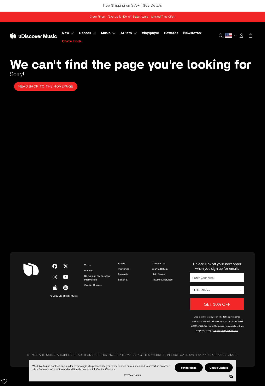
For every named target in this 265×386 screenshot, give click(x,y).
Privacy (88, 270)
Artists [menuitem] (126, 33)
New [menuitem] (65, 33)
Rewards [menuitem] (171, 33)
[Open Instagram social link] (54, 277)
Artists (121, 263)
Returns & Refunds (162, 279)
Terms (87, 265)
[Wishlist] (4, 381)
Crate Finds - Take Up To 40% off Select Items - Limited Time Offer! (132, 16)
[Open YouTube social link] (65, 277)
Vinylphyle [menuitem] (150, 33)
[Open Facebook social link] (54, 266)
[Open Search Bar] (220, 35)
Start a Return (159, 269)
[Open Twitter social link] (65, 266)
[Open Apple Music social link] (54, 287)
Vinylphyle (123, 269)
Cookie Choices (93, 285)
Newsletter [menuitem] (192, 33)
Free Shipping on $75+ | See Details (132, 5)
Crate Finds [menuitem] (72, 41)
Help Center (159, 274)
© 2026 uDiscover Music (64, 296)
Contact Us (158, 263)
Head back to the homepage (45, 86)
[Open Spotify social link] (65, 287)
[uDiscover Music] (33, 36)
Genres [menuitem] (85, 33)
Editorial (123, 279)
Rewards (123, 274)
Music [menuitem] (106, 33)
